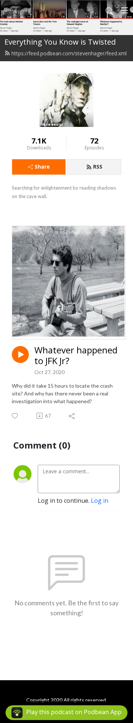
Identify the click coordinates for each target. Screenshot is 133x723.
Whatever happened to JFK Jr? (75, 355)
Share (42, 166)
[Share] (72, 416)
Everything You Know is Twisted (60, 42)
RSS (97, 166)
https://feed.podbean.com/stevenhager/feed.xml (69, 53)
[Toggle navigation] (124, 10)
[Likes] (15, 416)
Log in (99, 501)
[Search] (109, 10)
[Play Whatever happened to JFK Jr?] (20, 354)
